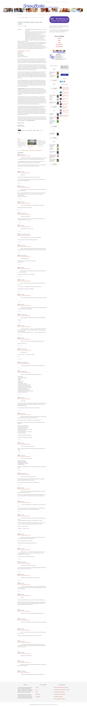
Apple (59, 42)
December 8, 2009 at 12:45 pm (26, 350)
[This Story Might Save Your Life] (58, 97)
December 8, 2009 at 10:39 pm (26, 642)
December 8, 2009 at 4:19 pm (25, 595)
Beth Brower (51, 123)
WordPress (53, 704)
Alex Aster (51, 99)
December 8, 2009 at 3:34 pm (25, 563)
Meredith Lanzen (52, 114)
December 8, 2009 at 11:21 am (25, 305)
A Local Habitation (52, 133)
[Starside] (58, 100)
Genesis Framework (47, 704)
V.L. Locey (51, 152)
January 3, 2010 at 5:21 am (25, 672)
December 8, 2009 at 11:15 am (25, 256)
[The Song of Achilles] (58, 77)
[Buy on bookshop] (59, 22)
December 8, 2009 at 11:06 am (25, 226)
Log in (56, 704)
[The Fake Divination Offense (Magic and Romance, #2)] (58, 74)
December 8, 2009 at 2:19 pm (25, 549)
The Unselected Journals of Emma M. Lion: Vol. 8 (53, 121)
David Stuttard (51, 161)
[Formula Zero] (58, 115)
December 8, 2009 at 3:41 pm (25, 575)
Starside (51, 98)
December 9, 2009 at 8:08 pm (25, 662)
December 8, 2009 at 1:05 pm (25, 363)
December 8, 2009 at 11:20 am (25, 295)
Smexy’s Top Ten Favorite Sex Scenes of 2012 (65, 95)
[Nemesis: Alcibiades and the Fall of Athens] (58, 161)
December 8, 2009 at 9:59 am (25, 203)
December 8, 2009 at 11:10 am (25, 235)
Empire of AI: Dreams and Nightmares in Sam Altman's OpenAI (53, 156)
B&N (59, 40)
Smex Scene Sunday (65, 101)
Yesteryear (51, 148)
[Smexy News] (42, 143)
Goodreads (66, 687)
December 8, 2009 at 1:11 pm (25, 372)
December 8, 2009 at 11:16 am (25, 268)
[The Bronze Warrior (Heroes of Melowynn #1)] (58, 153)
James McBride (51, 146)
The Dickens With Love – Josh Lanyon (24, 50)
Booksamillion (59, 46)
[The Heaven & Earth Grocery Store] (58, 146)
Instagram (56, 696)
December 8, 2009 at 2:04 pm (25, 474)
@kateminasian (58, 694)
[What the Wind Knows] (58, 104)
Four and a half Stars (28, 150)
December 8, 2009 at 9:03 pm (25, 611)
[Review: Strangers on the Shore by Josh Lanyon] (32, 142)
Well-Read (19, 126)
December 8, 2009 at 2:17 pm (25, 535)
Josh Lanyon (34, 150)
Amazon (59, 38)
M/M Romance (39, 150)
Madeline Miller (51, 76)
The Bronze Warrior (52, 151)
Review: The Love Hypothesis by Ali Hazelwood (65, 107)
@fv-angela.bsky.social (60, 687)
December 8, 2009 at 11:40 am (25, 315)
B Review (23, 150)
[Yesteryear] (58, 150)
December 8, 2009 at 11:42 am (25, 326)
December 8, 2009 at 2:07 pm (25, 502)
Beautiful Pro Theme (39, 704)
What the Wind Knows (53, 102)
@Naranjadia (59, 698)
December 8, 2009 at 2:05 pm (25, 489)
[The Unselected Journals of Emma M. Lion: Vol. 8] (58, 122)
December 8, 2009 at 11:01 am (25, 214)
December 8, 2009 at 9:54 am (25, 187)
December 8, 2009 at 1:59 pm (25, 444)
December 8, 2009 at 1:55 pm (25, 398)
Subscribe (64, 74)
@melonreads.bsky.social (61, 689)
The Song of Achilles (53, 75)
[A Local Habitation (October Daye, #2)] (58, 135)
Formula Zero (52, 113)
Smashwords (59, 44)
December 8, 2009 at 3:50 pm (25, 584)
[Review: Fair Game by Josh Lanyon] (23, 144)
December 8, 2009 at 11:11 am (25, 246)
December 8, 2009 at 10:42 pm (26, 653)
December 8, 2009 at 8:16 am (25, 172)
